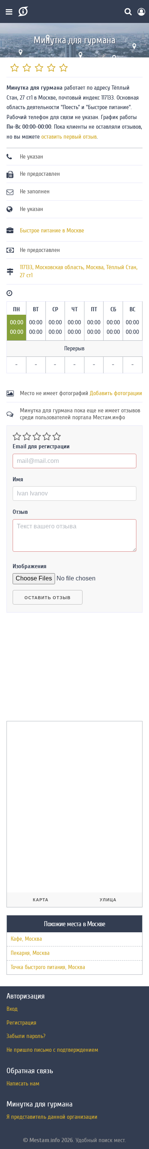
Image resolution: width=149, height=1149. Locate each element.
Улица (108, 899)
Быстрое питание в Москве (52, 230)
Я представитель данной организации (51, 1116)
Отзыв (20, 511)
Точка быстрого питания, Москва (48, 967)
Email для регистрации (41, 446)
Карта (41, 899)
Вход (12, 1008)
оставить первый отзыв (69, 136)
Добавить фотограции (116, 393)
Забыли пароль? (25, 1036)
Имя (18, 479)
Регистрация (21, 1022)
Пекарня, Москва (30, 953)
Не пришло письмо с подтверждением (52, 1049)
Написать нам (22, 1083)
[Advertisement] (63, 670)
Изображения (30, 566)
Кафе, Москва (26, 939)
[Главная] (22, 11)
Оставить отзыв (47, 597)
